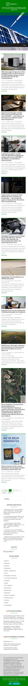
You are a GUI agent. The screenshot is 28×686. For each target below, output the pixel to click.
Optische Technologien (9, 595)
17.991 (4, 492)
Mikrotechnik (7, 592)
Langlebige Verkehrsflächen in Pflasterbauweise (12, 278)
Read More (4, 91)
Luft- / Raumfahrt (8, 585)
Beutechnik (6, 563)
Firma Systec (17, 471)
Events (6, 573)
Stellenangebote (8, 605)
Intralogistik (7, 580)
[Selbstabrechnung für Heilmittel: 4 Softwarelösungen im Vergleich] (13, 302)
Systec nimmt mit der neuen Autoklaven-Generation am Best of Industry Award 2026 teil (13, 467)
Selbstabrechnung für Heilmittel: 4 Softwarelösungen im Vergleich (13, 311)
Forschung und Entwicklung (10, 578)
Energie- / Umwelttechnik (10, 570)
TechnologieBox (15, 611)
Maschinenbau (7, 588)
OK (10, 683)
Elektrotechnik (7, 568)
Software (6, 602)
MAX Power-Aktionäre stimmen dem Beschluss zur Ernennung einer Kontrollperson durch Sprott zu (13, 348)
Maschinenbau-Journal (14, 637)
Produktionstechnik (8, 597)
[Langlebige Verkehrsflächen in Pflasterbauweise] (13, 267)
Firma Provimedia (18, 80)
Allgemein (6, 560)
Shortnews (6, 600)
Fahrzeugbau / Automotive (10, 575)
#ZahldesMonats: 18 (8, 641)
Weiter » (10, 492)
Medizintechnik (7, 590)
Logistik (6, 583)
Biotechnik (6, 565)
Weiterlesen (16, 683)
